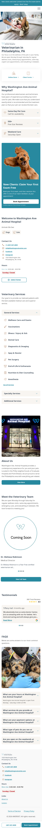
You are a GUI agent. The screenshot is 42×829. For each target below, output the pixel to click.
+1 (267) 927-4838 (11, 767)
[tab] (18, 571)
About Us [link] (5, 799)
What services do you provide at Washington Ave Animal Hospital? (18, 711)
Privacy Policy (29, 811)
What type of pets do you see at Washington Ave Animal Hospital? (18, 730)
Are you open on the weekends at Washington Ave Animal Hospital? (18, 740)
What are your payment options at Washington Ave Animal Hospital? (19, 721)
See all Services (8, 385)
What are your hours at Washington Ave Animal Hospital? (19, 695)
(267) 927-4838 (11, 825)
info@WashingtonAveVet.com (15, 771)
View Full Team (21, 579)
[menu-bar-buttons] (39, 9)
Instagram (8, 779)
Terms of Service (14, 811)
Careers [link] (4, 803)
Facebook (8, 775)
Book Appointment (31, 825)
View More (21, 482)
